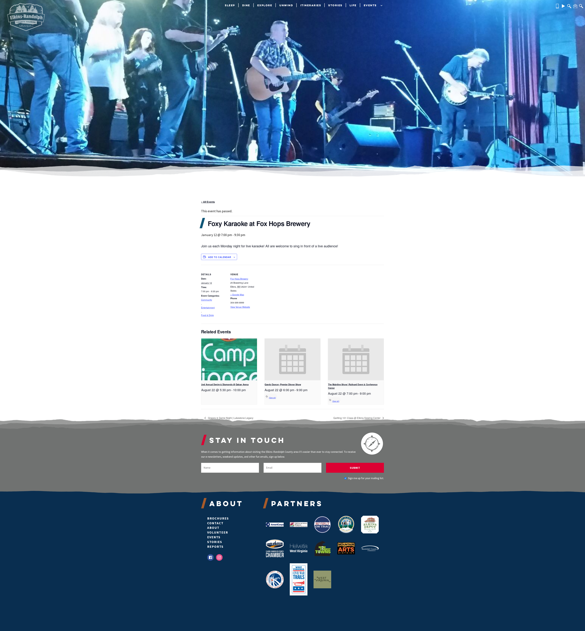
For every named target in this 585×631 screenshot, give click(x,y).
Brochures (218, 518)
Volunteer (217, 532)
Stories (335, 5)
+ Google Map (237, 294)
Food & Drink (207, 315)
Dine (246, 5)
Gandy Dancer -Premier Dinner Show (283, 384)
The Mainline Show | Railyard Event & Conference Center (353, 386)
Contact (215, 523)
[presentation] (229, 359)
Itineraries (310, 5)
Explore (264, 5)
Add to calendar (219, 257)
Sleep (230, 5)
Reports (215, 546)
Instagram (219, 557)
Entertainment (208, 307)
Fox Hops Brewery (239, 278)
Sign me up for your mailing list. (366, 478)
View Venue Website (240, 306)
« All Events (208, 202)
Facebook (210, 557)
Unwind (286, 5)
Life (353, 5)
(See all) (272, 397)
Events (370, 5)
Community (206, 299)
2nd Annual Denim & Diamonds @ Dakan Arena (225, 384)
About (213, 527)
